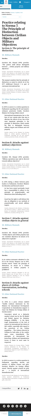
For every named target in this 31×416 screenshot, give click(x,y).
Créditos (15, 2)
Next (27, 413)
